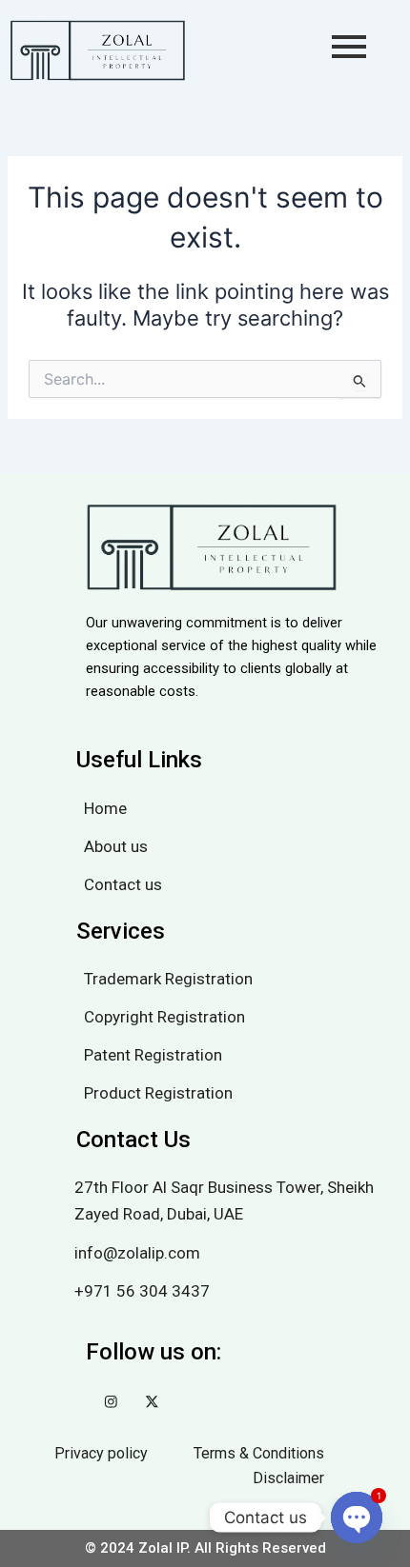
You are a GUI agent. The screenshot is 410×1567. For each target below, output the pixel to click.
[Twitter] (152, 1404)
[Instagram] (111, 1404)
